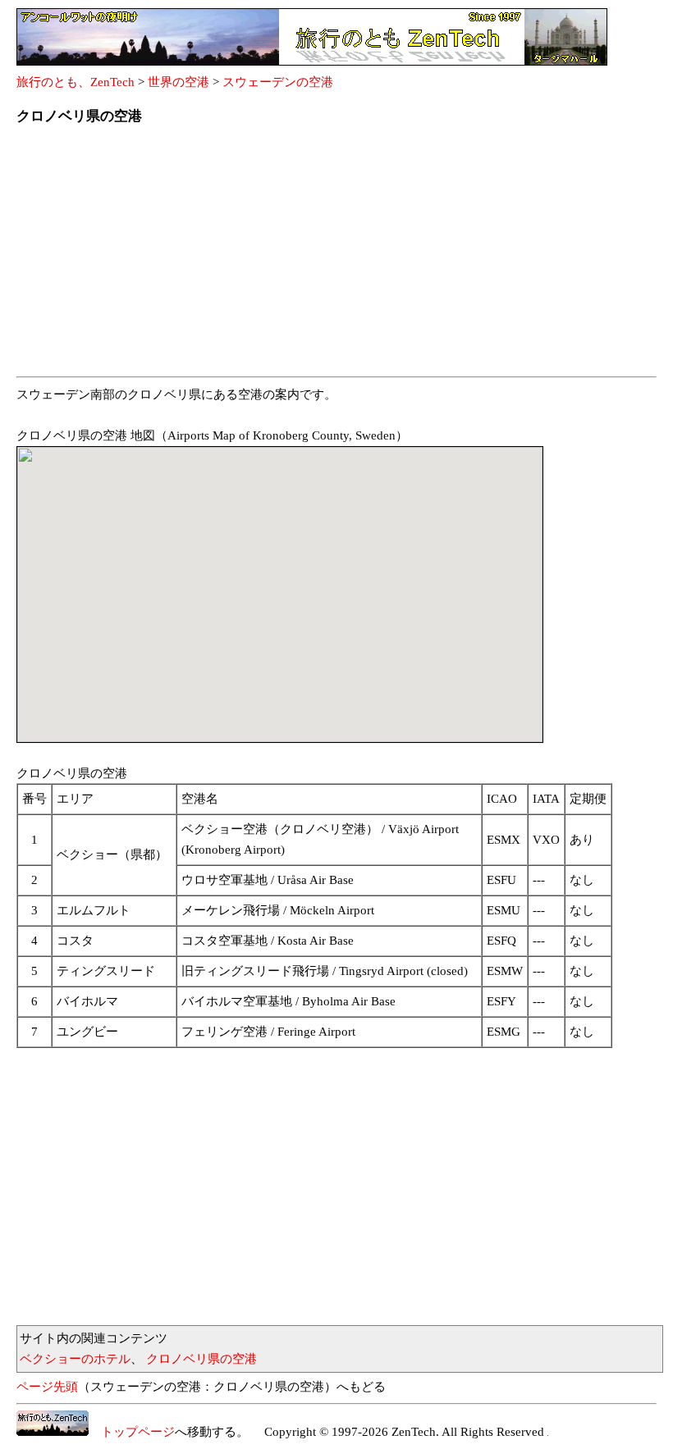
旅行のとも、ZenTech (75, 82)
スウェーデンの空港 (277, 82)
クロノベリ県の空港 (201, 1358)
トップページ (132, 1431)
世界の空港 (178, 82)
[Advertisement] (336, 256)
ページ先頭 (47, 1386)
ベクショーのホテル (75, 1358)
